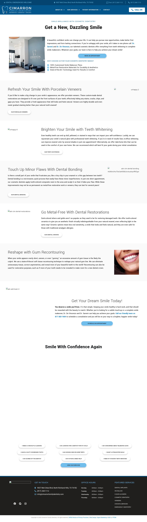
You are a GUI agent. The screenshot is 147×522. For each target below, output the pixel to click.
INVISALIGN (118, 491)
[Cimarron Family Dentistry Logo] (16, 9)
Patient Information (90, 10)
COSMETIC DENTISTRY (122, 497)
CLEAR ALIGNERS (120, 494)
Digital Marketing (102, 517)
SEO (109, 517)
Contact (106, 10)
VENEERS (118, 500)
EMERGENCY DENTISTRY (123, 507)
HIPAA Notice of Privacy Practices (78, 517)
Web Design (92, 517)
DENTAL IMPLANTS (121, 487)
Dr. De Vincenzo (63, 46)
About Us (58, 10)
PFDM (114, 517)
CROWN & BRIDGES (121, 504)
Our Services (72, 10)
